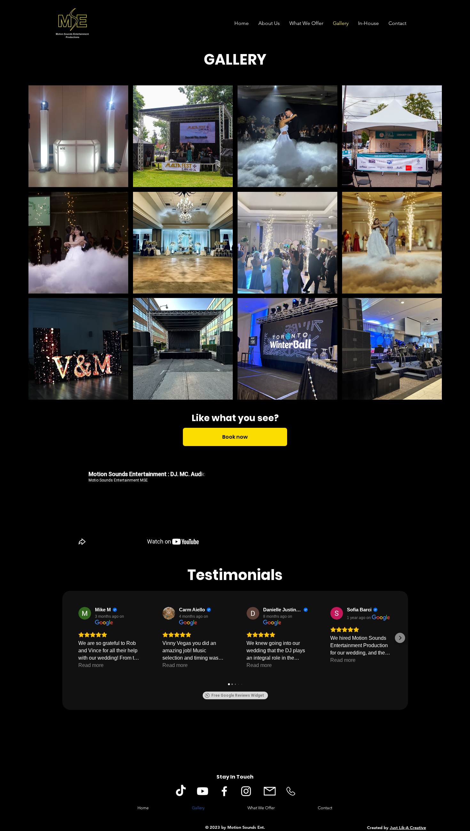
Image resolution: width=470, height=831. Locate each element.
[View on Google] (84, 613)
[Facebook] (224, 791)
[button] (78, 136)
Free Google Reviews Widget (237, 695)
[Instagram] (246, 791)
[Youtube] (202, 791)
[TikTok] (180, 791)
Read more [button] (91, 665)
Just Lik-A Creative (408, 827)
